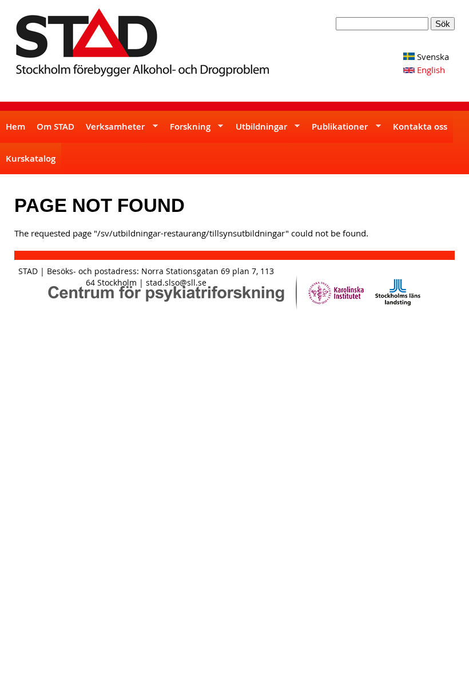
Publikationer (337, 132)
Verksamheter (112, 132)
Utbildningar (258, 132)
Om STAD (55, 127)
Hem (15, 127)
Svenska (432, 56)
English (430, 69)
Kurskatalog (30, 159)
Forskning (187, 132)
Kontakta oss (420, 127)
